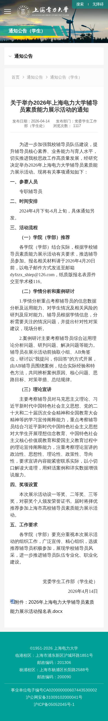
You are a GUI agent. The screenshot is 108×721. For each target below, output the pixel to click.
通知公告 (35, 77)
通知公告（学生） (66, 77)
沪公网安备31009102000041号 (54, 697)
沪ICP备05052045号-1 (54, 704)
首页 (16, 77)
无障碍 (98, 4)
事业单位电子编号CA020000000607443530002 (54, 690)
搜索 (80, 4)
